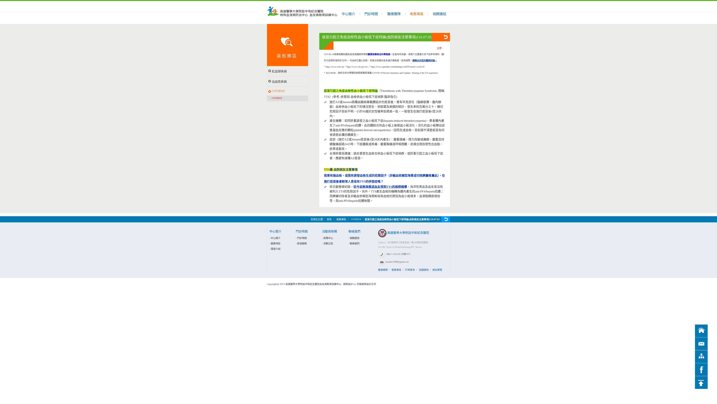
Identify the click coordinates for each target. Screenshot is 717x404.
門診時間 (371, 14)
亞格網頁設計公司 (366, 284)
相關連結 (439, 14)
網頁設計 (348, 284)
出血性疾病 (279, 81)
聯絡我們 (354, 231)
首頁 (329, 219)
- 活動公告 (327, 243)
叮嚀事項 (410, 269)
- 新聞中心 (327, 238)
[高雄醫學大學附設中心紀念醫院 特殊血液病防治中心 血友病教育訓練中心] (303, 22)
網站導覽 (437, 269)
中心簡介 (348, 14)
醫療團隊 (394, 14)
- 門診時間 (301, 238)
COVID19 (278, 91)
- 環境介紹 (274, 248)
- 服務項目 (274, 243)
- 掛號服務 (301, 243)
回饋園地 (424, 269)
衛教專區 (416, 14)
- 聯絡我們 (353, 243)
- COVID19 (276, 98)
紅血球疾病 (279, 71)
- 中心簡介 (274, 238)
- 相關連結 (353, 238)
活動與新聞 (329, 231)
